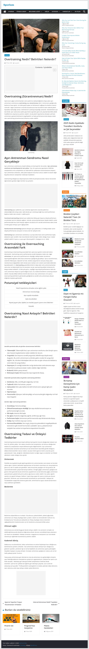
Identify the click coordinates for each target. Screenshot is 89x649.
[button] (41, 11)
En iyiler (77, 11)
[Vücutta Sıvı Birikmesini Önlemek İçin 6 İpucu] (67, 336)
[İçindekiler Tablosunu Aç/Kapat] (54, 70)
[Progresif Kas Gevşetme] (31, 615)
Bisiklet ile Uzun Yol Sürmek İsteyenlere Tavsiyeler (79, 241)
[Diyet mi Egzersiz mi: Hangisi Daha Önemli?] (74, 281)
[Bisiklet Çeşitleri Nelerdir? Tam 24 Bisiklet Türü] (74, 201)
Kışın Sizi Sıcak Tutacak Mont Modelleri (79, 164)
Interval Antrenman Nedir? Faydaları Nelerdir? (45, 603)
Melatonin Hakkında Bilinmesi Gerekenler (78, 347)
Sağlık (47, 11)
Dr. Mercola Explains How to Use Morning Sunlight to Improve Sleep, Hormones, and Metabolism (74, 83)
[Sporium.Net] (5, 11)
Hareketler (66, 11)
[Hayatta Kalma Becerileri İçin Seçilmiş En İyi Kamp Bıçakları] (67, 415)
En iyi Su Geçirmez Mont (79, 437)
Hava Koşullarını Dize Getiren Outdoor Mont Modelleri (79, 426)
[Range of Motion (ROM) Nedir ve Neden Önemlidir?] (67, 323)
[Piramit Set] (11, 615)
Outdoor (55, 11)
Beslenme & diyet (34, 11)
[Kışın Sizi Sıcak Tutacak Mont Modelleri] (67, 166)
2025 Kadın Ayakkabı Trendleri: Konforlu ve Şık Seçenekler (74, 126)
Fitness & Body (21, 11)
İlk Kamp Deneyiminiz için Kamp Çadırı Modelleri (72, 385)
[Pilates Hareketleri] (50, 615)
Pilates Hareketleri (48, 627)
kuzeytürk (16, 63)
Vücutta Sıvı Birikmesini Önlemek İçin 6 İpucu (79, 334)
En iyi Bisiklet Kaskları (78, 252)
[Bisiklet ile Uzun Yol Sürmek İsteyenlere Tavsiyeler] (67, 243)
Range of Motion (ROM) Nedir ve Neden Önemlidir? (79, 321)
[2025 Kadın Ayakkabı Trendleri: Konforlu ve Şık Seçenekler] (74, 110)
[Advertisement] (20, 79)
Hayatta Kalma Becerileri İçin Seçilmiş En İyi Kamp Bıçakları (79, 413)
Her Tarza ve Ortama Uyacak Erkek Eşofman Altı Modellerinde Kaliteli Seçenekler (80, 178)
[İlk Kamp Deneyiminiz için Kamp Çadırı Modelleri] (74, 368)
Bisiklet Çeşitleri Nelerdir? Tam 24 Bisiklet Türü (72, 217)
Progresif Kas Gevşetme (29, 627)
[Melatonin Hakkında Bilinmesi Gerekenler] (67, 348)
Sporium (11, 11)
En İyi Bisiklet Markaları (78, 262)
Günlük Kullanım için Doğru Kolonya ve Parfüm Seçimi (79, 152)
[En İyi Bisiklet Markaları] (67, 263)
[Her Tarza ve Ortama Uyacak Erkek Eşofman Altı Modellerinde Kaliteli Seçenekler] (67, 180)
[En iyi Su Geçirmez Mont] (67, 439)
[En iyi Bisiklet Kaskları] (67, 254)
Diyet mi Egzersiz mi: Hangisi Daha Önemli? (74, 296)
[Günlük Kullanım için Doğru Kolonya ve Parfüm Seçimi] (67, 154)
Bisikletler (66, 210)
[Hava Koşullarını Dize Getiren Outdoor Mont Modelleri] (67, 428)
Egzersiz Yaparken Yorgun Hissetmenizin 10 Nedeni (13, 603)
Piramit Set (8, 626)
